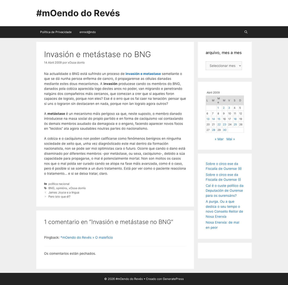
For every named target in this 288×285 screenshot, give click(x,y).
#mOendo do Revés (78, 13)
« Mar (219, 139)
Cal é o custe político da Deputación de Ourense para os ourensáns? (225, 191)
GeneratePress (173, 279)
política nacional (58, 183)
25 (235, 124)
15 (218, 118)
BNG (51, 188)
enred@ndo (88, 32)
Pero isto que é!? (59, 196)
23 (224, 124)
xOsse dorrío (77, 188)
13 (207, 118)
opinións (61, 188)
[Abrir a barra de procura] (246, 32)
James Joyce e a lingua (63, 192)
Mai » (230, 139)
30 (224, 129)
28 (213, 129)
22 (219, 124)
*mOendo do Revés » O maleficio (87, 237)
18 (235, 118)
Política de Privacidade (56, 32)
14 (213, 118)
